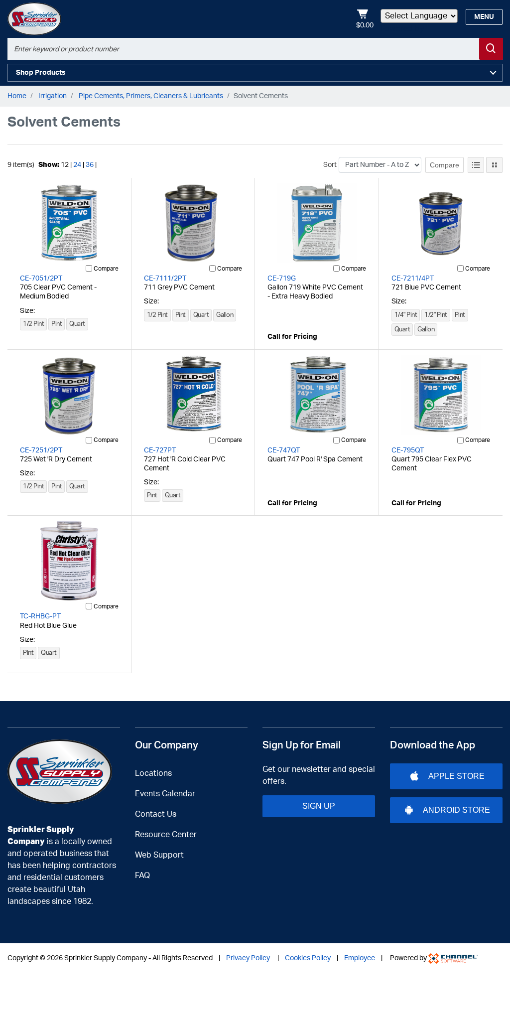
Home (16, 96)
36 (90, 164)
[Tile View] (494, 165)
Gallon (224, 315)
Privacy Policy (248, 958)
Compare (444, 165)
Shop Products (41, 72)
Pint (56, 324)
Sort (330, 164)
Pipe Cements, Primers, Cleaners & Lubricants (151, 96)
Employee (359, 958)
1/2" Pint (435, 315)
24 (77, 164)
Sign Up (318, 806)
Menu (484, 16)
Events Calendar (165, 794)
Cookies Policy (308, 958)
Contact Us (155, 814)
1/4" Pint (405, 315)
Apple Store (456, 776)
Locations (153, 773)
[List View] (476, 165)
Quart (77, 324)
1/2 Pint (33, 324)
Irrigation (52, 96)
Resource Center (166, 835)
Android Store (456, 810)
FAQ (142, 875)
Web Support (159, 855)
